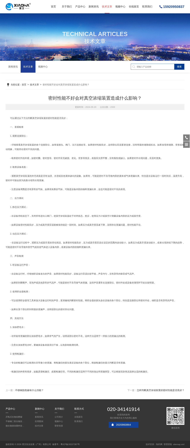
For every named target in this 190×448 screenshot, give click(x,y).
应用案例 (39, 421)
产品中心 (80, 6)
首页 (53, 6)
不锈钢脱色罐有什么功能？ (29, 390)
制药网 (159, 444)
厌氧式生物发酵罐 (14, 417)
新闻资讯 (94, 6)
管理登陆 (168, 444)
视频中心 (120, 6)
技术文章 (107, 6)
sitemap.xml (178, 444)
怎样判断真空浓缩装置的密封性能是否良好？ (160, 390)
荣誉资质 (59, 426)
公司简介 (59, 417)
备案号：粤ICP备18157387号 (66, 444)
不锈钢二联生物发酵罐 (16, 421)
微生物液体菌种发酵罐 (16, 426)
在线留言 (134, 6)
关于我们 (67, 6)
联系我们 (147, 6)
